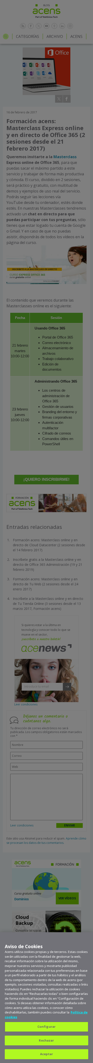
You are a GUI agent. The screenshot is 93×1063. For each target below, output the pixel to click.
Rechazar (46, 1040)
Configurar (46, 1026)
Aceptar (46, 1054)
